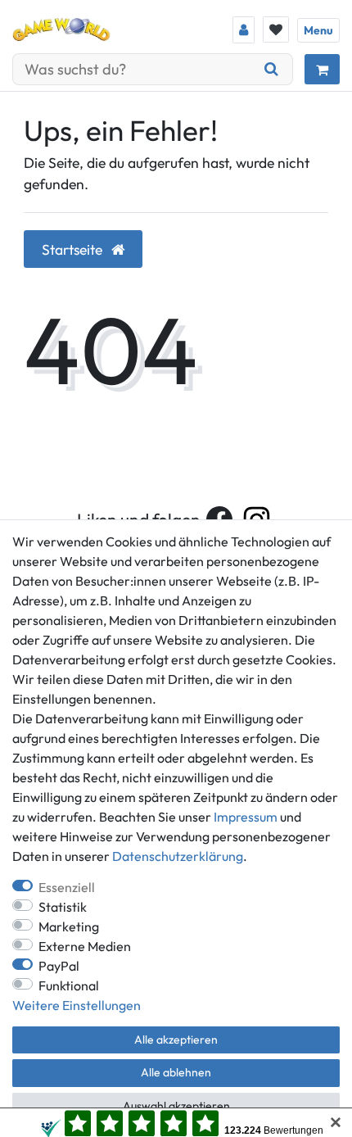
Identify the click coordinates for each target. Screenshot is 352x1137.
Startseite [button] (74, 249)
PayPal (58, 966)
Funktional (68, 985)
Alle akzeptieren (176, 1039)
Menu (318, 30)
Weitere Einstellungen (76, 1005)
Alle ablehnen (176, 1072)
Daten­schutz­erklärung (177, 856)
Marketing (68, 926)
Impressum (246, 817)
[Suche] (271, 69)
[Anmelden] (243, 30)
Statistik (62, 907)
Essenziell (66, 887)
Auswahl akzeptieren (176, 1105)
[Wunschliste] (276, 29)
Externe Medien (84, 946)
